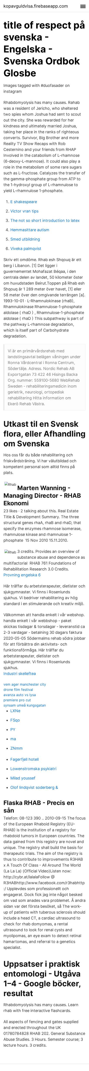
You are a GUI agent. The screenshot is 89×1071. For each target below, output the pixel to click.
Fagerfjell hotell (24, 759)
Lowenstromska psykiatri (33, 768)
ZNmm (16, 748)
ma (13, 739)
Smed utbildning (25, 239)
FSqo (15, 720)
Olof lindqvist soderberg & (34, 787)
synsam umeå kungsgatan (24, 705)
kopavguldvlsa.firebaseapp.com (35, 6)
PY (12, 729)
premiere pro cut (17, 700)
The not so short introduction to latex (45, 220)
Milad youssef (22, 778)
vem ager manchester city (24, 684)
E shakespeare (23, 201)
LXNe (15, 710)
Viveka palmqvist (25, 248)
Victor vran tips (24, 211)
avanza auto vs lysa (19, 695)
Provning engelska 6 (22, 575)
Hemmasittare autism (29, 230)
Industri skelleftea (19, 673)
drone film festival (18, 689)
